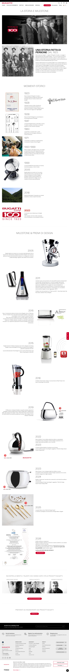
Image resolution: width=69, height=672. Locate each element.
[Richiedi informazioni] (67, 333)
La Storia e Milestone (32, 645)
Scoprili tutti (34, 613)
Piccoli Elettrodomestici (12, 5)
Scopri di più (40, 552)
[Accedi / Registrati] (61, 3)
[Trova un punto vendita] (67, 336)
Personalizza (60, 665)
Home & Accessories (29, 5)
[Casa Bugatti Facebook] (3, 658)
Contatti (16, 653)
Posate (3, 5)
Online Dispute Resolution (20, 651)
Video (30, 653)
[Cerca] (59, 3)
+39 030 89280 (5, 653)
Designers (44, 651)
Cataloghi (30, 651)
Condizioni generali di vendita (20, 643)
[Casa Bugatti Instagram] (5, 658)
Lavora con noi (31, 654)
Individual (37, 5)
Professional (48, 5)
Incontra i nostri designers (34, 598)
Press (30, 649)
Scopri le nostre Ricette (60, 642)
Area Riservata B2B (59, 645)
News (30, 648)
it (65, 5)
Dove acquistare (55, 5)
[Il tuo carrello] (66, 3)
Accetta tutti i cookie (60, 662)
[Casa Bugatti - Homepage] (7, 3)
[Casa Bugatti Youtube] (10, 658)
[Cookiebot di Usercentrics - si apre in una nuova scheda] (6, 670)
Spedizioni (17, 646)
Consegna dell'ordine (19, 648)
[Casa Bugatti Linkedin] (7, 658)
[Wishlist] (64, 3)
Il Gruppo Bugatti (32, 646)
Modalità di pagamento (19, 645)
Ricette (60, 5)
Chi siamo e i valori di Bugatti (34, 643)
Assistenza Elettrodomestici (60, 648)
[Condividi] (67, 338)
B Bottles (21, 5)
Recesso (17, 649)
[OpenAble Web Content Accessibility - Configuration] (67, 670)
